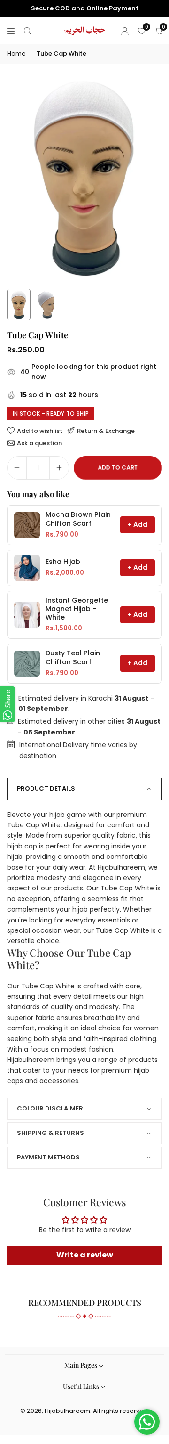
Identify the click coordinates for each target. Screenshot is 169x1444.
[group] (84, 177)
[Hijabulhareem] (85, 30)
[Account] (124, 31)
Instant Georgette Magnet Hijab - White (77, 609)
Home (16, 53)
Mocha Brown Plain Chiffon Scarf (78, 519)
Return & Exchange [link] (106, 430)
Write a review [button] (84, 1254)
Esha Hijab (63, 561)
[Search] (27, 31)
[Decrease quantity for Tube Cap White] (17, 468)
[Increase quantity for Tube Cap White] (59, 468)
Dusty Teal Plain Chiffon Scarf (73, 657)
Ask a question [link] (39, 443)
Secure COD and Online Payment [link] (84, 8)
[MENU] (10, 31)
